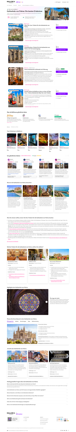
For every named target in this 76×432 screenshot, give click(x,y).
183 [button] (27, 45)
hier (32, 94)
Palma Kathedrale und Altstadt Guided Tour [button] (17, 229)
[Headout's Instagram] (62, 430)
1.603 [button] (28, 23)
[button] (10, 166)
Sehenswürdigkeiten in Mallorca (28, 5)
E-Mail (26, 420)
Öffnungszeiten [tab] (10, 321)
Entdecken (10, 5)
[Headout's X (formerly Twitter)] (68, 430)
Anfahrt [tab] (16, 321)
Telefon (26, 418)
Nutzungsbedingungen (44, 422)
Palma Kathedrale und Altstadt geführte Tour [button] (37, 275)
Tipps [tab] (29, 321)
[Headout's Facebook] (66, 430)
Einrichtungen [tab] (23, 321)
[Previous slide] (9, 32)
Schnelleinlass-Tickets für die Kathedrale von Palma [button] (23, 223)
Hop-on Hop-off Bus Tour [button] (14, 233)
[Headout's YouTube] (64, 430)
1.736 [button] (28, 89)
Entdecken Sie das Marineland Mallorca (36, 376)
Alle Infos (15, 5)
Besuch (19, 5)
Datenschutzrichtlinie (43, 420)
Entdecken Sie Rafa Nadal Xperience (56, 376)
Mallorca (8, 126)
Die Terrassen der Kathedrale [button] (12, 241)
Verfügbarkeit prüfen (62, 27)
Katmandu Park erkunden (12, 376)
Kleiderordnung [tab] (35, 321)
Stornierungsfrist (43, 423)
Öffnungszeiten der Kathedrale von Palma (45, 343)
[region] (15, 32)
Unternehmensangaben (44, 418)
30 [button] (27, 67)
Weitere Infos (9, 122)
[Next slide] (21, 32)
